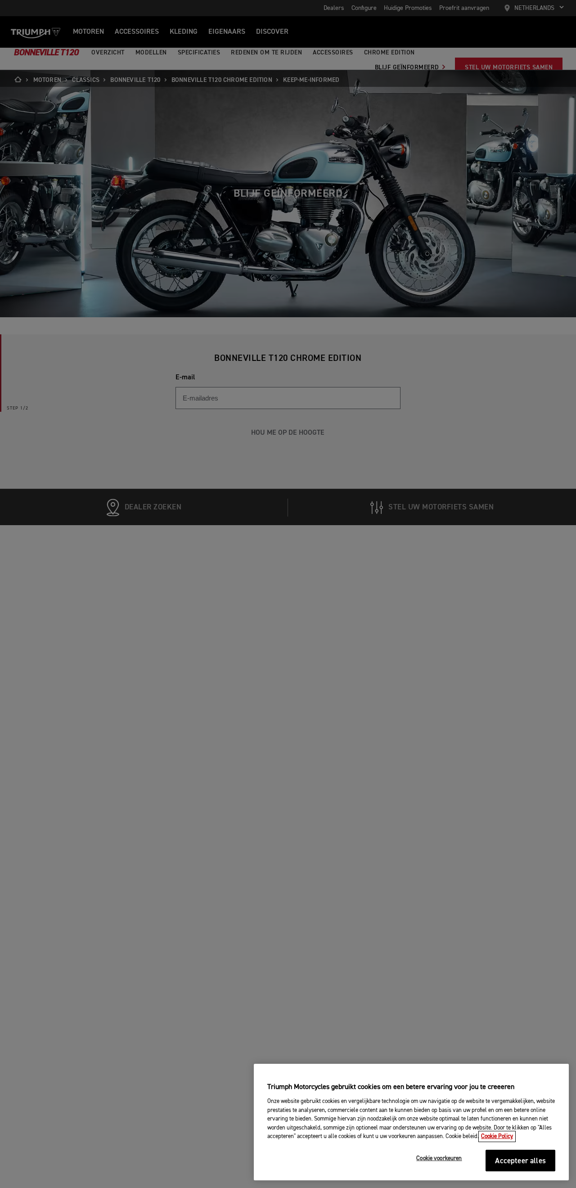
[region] (411, 1122)
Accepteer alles (520, 1161)
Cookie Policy (497, 1136)
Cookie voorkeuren (439, 1159)
